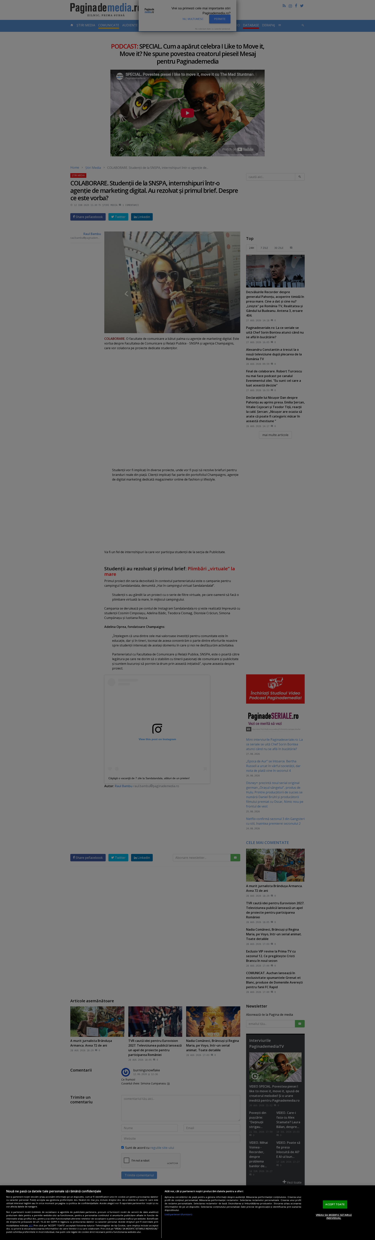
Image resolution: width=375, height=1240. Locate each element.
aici (30, 1225)
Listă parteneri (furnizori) (178, 1214)
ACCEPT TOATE (335, 1204)
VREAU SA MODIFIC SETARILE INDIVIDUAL (334, 1216)
